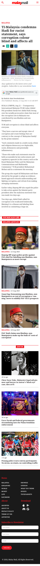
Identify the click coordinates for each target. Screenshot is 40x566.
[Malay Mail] (20, 4)
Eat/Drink (6, 497)
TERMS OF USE (7, 514)
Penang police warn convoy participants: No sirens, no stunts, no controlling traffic (20, 462)
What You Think (27, 488)
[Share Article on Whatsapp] (7, 47)
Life (3, 494)
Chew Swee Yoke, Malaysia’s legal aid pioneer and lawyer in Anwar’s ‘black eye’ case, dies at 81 (20, 382)
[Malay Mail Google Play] (28, 507)
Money (4, 491)
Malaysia (6, 23)
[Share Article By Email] (3, 47)
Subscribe (7, 548)
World (4, 488)
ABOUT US (5, 508)
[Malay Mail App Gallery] (23, 511)
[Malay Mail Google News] (28, 511)
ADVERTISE (6, 517)
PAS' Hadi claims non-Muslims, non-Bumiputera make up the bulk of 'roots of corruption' (20, 335)
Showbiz (24, 482)
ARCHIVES (5, 505)
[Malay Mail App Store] (23, 507)
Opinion (24, 485)
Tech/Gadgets (26, 494)
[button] (36, 93)
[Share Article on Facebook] (15, 47)
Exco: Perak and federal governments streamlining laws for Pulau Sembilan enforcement (18, 422)
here (34, 86)
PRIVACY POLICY (8, 511)
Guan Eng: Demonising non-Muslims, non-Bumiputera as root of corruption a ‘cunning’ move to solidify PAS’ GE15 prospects (20, 296)
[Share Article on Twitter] (11, 47)
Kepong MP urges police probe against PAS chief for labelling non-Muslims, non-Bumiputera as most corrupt (19, 257)
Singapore (6, 485)
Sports (23, 491)
